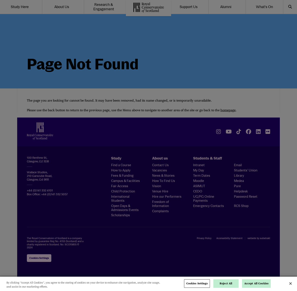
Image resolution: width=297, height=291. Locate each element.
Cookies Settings (197, 283)
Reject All (226, 283)
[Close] (290, 283)
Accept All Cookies (256, 283)
